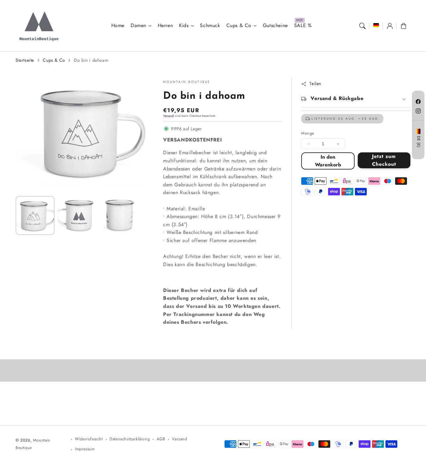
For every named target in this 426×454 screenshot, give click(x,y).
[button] (362, 26)
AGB (161, 439)
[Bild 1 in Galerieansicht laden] (35, 215)
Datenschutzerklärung (129, 439)
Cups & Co (238, 25)
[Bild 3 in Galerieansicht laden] (119, 215)
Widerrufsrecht (89, 439)
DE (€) (418, 142)
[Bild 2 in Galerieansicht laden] (77, 215)
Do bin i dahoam (91, 60)
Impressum (84, 449)
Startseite (25, 60)
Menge (307, 133)
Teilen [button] (315, 84)
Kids (183, 25)
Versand (168, 115)
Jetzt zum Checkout (384, 160)
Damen (138, 25)
